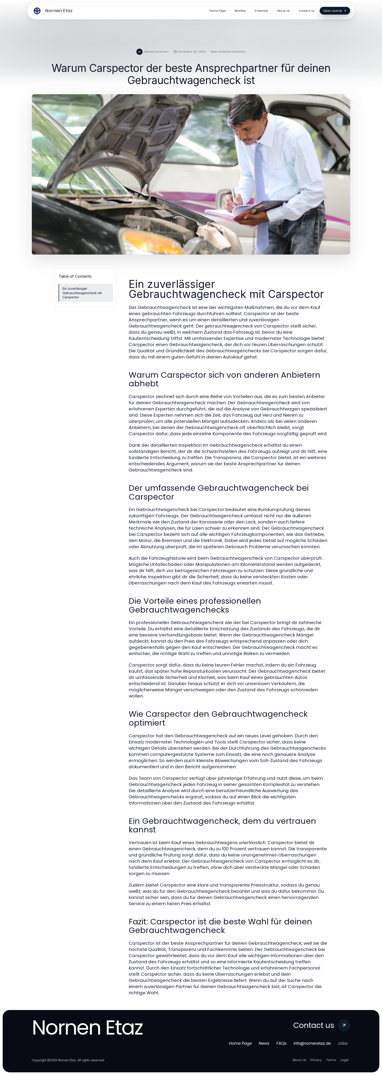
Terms (331, 1060)
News (264, 1043)
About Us (299, 1060)
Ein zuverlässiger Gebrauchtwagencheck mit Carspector (82, 293)
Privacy (316, 1060)
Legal (344, 1060)
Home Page (240, 1043)
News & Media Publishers (228, 51)
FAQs (281, 1043)
